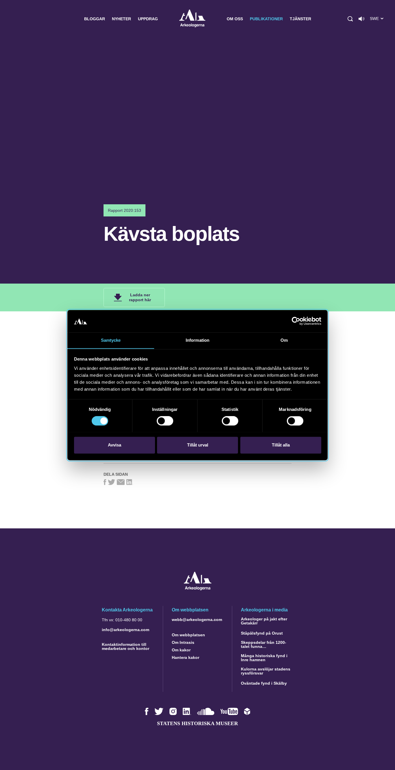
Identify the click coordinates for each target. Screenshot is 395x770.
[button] (350, 18)
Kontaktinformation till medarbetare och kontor (125, 646)
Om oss (235, 18)
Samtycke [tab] (111, 340)
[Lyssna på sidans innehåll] (361, 19)
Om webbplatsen (188, 635)
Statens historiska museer (197, 723)
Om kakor (181, 650)
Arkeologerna (192, 19)
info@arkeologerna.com (125, 630)
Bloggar (94, 18)
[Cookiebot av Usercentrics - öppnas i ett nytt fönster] (296, 321)
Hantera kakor (185, 657)
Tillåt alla (281, 444)
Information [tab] (197, 340)
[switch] (165, 420)
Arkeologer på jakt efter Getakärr (264, 621)
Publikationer (266, 18)
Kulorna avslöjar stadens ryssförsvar (265, 671)
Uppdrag (148, 18)
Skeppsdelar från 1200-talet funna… (263, 644)
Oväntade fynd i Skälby (264, 683)
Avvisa (114, 444)
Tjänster (300, 18)
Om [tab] (284, 340)
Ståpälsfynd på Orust (262, 633)
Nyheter (121, 18)
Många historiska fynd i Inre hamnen (264, 658)
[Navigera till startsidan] (197, 588)
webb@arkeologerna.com (197, 620)
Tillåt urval (197, 444)
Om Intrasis (183, 642)
